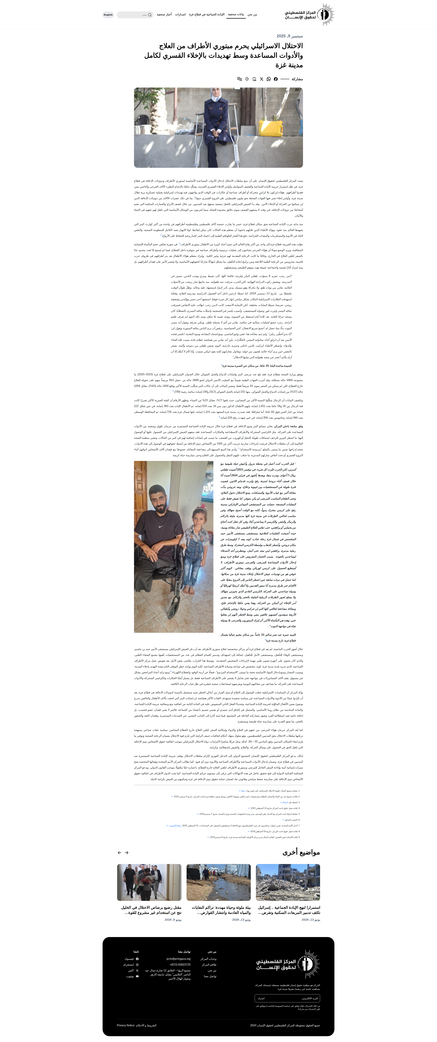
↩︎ (240, 791)
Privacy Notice (126, 1025)
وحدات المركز (208, 958)
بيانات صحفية (236, 14)
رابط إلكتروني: (175, 825)
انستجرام (133, 964)
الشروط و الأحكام (146, 1025)
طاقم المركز (209, 964)
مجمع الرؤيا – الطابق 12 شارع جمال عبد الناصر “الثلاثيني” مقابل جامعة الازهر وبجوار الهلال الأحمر (168, 974)
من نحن (252, 14)
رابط (243, 791)
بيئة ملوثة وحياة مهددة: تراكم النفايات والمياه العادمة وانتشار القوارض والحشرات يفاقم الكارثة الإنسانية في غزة (221, 910)
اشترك (261, 998)
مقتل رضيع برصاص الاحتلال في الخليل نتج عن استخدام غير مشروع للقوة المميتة (151, 910)
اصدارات (180, 14)
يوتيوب (133, 976)
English (108, 14)
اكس (133, 970)
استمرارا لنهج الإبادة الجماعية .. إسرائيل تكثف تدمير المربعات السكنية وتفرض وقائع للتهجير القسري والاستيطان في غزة (289, 910)
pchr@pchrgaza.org (179, 958)
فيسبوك (133, 958)
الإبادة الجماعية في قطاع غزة (207, 14)
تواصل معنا (210, 976)
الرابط (285, 802)
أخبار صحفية (164, 14)
